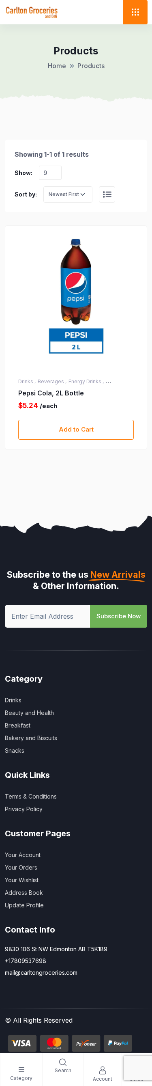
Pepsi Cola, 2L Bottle (51, 393)
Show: (23, 172)
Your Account (23, 854)
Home (57, 66)
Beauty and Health (29, 712)
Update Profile (24, 905)
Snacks (14, 750)
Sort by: (26, 194)
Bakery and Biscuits (31, 737)
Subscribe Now (118, 616)
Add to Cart (76, 429)
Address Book (24, 892)
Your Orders (21, 867)
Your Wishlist (22, 880)
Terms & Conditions (31, 796)
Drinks (13, 700)
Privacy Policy (24, 808)
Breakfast (17, 725)
